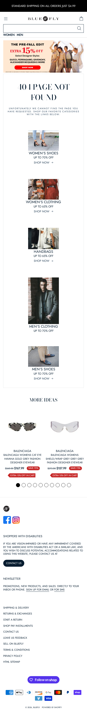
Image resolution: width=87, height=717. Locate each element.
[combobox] (43, 28)
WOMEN (9, 35)
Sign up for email (37, 589)
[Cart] (81, 18)
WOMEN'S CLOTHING (43, 202)
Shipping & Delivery (16, 608)
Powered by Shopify (52, 707)
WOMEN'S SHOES (43, 153)
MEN (20, 35)
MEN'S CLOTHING (43, 326)
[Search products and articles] (79, 28)
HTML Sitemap (11, 662)
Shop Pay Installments (18, 626)
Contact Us (11, 632)
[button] (18, 485)
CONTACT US (13, 563)
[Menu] (5, 18)
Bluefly (36, 707)
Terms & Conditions (16, 650)
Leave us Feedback (15, 638)
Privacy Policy (12, 656)
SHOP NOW (41, 162)
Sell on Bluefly (13, 644)
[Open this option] (22, 427)
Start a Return (12, 620)
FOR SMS (59, 589)
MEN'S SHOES (43, 369)
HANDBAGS (43, 251)
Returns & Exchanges (17, 614)
